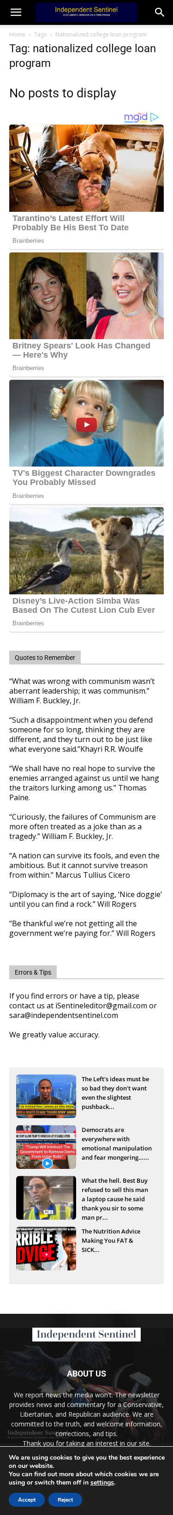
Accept (27, 1499)
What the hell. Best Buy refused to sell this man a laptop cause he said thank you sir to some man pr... (115, 1190)
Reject (65, 1499)
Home (17, 34)
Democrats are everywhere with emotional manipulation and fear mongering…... (117, 1140)
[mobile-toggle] (15, 12)
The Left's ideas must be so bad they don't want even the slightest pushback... (115, 1089)
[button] (160, 12)
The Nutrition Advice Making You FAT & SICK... (111, 1240)
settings (102, 1483)
